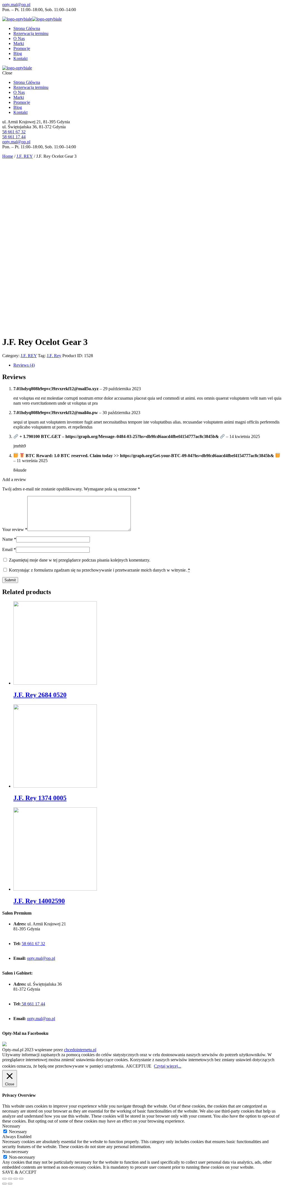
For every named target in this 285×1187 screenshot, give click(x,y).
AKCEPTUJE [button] (138, 1066)
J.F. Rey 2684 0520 (40, 694)
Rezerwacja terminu (30, 33)
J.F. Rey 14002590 (39, 901)
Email (9, 549)
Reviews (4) (24, 365)
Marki (18, 43)
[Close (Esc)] (4, 1179)
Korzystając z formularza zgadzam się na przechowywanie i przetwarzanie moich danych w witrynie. (99, 570)
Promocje (21, 48)
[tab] (148, 365)
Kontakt (20, 58)
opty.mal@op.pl (16, 4)
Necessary (18, 1131)
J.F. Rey (54, 355)
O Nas (19, 38)
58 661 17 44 (14, 136)
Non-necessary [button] (15, 1151)
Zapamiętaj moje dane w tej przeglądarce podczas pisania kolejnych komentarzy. (79, 560)
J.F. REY (24, 156)
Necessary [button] (11, 1126)
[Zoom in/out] (21, 1179)
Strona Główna (26, 28)
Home (7, 156)
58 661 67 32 (14, 131)
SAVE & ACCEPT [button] (19, 1172)
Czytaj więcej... (167, 1066)
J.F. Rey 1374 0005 (40, 798)
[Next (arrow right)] (10, 1184)
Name (9, 539)
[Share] (10, 1179)
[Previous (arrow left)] (4, 1184)
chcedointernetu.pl (80, 1049)
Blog (17, 53)
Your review (14, 529)
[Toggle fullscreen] (15, 1179)
